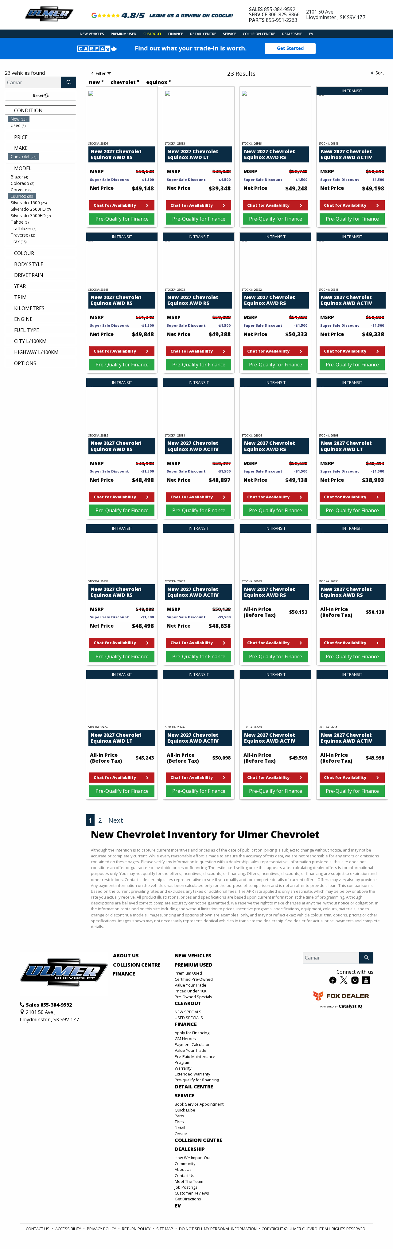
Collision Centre (137, 965)
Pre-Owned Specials (193, 997)
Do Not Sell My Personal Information (218, 1228)
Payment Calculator (192, 1044)
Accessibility (68, 1228)
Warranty (183, 1068)
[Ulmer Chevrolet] (49, 14)
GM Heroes (185, 1038)
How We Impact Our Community (193, 1160)
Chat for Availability (115, 205)
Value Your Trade (190, 985)
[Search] (68, 82)
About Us (126, 956)
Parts (179, 1116)
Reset (39, 95)
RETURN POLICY (136, 1228)
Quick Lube (185, 1110)
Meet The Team (189, 1181)
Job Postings (186, 1187)
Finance (124, 974)
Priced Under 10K (190, 991)
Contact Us (184, 1175)
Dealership (190, 1149)
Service (185, 1096)
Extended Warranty (192, 1074)
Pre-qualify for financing (197, 1080)
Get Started (290, 48)
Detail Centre (194, 1087)
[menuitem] (42, 119)
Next (115, 820)
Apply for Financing (192, 1033)
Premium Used (193, 965)
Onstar (181, 1133)
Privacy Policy (101, 1228)
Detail (180, 1128)
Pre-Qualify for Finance (122, 218)
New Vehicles (193, 956)
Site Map (164, 1228)
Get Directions (188, 1199)
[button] (91, 34)
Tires (179, 1121)
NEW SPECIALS (188, 1012)
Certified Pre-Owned (194, 979)
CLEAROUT (188, 1003)
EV (178, 1206)
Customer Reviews (192, 1193)
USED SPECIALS (189, 1017)
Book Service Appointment (199, 1104)
